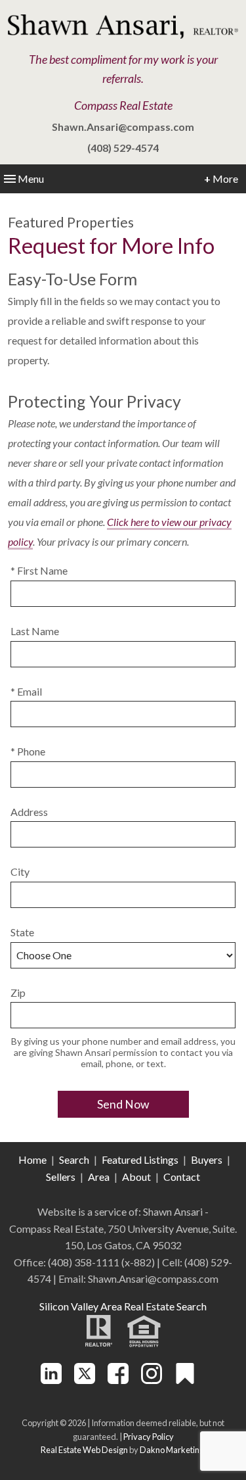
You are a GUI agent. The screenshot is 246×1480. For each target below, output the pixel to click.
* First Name (39, 570)
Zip (18, 992)
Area (99, 1176)
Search (74, 1159)
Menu (31, 178)
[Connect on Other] (184, 1379)
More (221, 178)
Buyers (206, 1159)
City (20, 871)
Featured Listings (140, 1159)
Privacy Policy (148, 1436)
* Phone (27, 751)
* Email (26, 691)
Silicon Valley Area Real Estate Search (123, 1306)
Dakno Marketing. (173, 1449)
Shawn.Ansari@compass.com (123, 126)
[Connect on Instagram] (151, 1379)
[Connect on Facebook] (118, 1379)
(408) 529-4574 (123, 147)
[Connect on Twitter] (84, 1379)
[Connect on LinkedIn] (51, 1379)
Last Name (34, 631)
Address (29, 811)
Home (32, 1159)
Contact (181, 1176)
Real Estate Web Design (84, 1449)
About (136, 1176)
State (22, 932)
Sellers (60, 1176)
